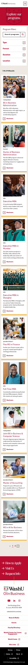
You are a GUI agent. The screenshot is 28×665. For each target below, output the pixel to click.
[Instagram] (19, 601)
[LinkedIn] (14, 601)
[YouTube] (9, 601)
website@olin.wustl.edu (14, 611)
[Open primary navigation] (25, 3)
